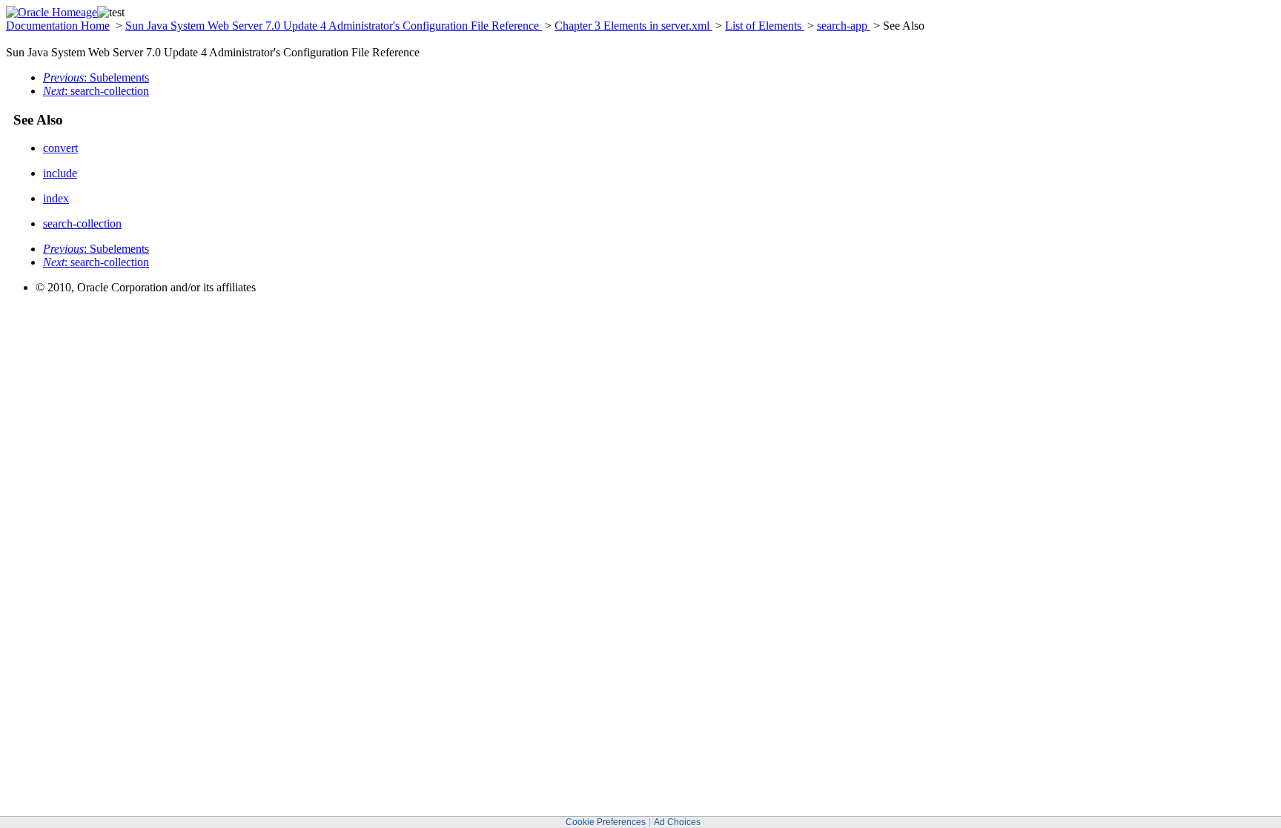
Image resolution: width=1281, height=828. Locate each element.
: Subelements (96, 77)
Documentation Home (58, 25)
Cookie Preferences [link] (606, 822)
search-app (843, 25)
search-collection (82, 223)
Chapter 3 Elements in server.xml (633, 25)
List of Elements (764, 25)
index (56, 198)
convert (60, 148)
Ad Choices (677, 822)
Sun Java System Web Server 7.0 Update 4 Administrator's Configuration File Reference (333, 25)
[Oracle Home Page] (51, 12)
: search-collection (96, 91)
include (60, 173)
